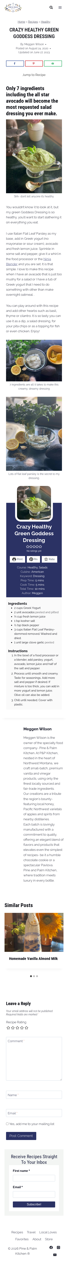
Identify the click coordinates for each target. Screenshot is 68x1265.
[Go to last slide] (11, 943)
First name (21, 1170)
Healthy (45, 21)
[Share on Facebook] (15, 64)
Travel (31, 1232)
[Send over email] (53, 64)
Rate (51, 559)
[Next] (56, 943)
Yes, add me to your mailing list (31, 1124)
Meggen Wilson (34, 44)
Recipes (33, 21)
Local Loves (48, 1232)
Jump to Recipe (34, 75)
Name (13, 1095)
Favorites (22, 1239)
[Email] (55, 1255)
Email (12, 1113)
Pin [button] (35, 559)
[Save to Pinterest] (34, 64)
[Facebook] (51, 1247)
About (36, 1239)
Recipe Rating (16, 1022)
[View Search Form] (51, 7)
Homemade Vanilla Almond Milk (33, 958)
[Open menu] (59, 7)
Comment (16, 1041)
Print (19, 559)
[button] (27, 546)
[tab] (31, 976)
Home (21, 21)
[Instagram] (58, 1247)
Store (49, 1239)
